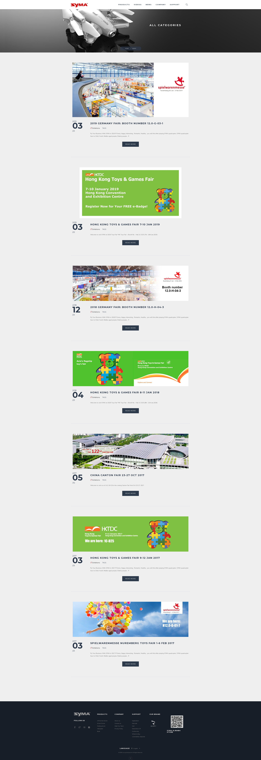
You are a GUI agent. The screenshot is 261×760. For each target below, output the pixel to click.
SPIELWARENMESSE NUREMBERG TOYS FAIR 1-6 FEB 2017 (132, 643)
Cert (133, 726)
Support (175, 5)
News (149, 5)
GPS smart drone (102, 720)
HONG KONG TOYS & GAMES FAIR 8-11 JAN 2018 (124, 392)
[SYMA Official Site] (79, 5)
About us (117, 720)
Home (127, 48)
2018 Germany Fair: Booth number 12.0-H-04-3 (127, 307)
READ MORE (130, 144)
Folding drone (101, 726)
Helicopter (100, 728)
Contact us (118, 723)
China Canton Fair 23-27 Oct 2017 (117, 475)
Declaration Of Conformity (136, 730)
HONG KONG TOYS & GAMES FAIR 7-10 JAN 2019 (125, 224)
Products (124, 5)
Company (161, 5)
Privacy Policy (119, 728)
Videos (138, 5)
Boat (98, 731)
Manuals (134, 723)
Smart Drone (101, 723)
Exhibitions (96, 128)
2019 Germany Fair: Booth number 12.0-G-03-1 (126, 123)
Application (135, 720)
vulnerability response (138, 736)
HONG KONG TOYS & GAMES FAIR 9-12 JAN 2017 (125, 557)
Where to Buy (136, 734)
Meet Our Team (119, 726)
